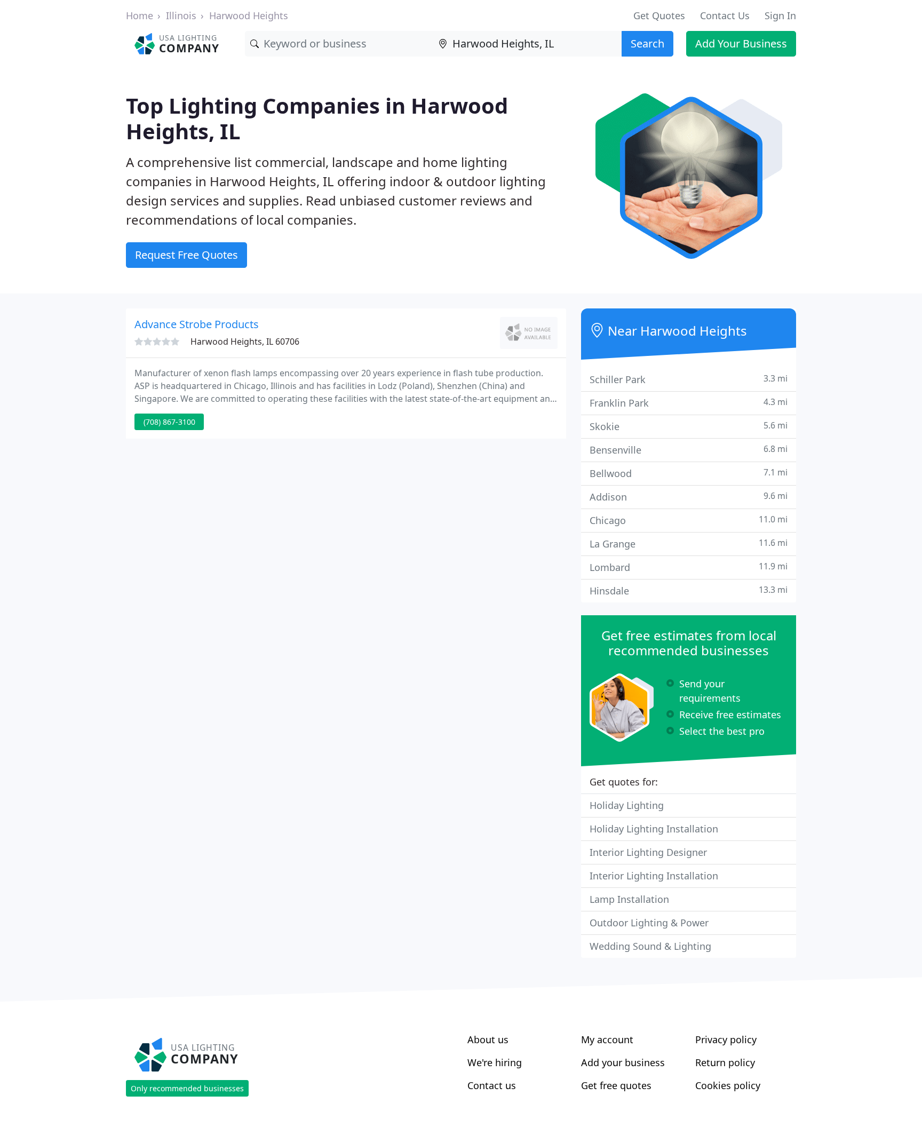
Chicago (689, 520)
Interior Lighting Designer (648, 852)
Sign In (780, 15)
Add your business (623, 1062)
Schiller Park (689, 379)
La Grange (689, 543)
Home (139, 15)
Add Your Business (741, 43)
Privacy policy (726, 1039)
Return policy (725, 1062)
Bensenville (689, 449)
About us (487, 1039)
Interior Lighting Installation (654, 875)
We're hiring (494, 1062)
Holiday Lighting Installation (654, 828)
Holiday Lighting (627, 805)
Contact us (491, 1085)
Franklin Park (689, 402)
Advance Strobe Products (196, 324)
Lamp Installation (629, 899)
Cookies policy (727, 1085)
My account (607, 1039)
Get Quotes (659, 15)
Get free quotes (616, 1085)
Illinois (181, 15)
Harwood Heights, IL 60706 (244, 341)
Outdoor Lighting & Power (649, 922)
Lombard (689, 567)
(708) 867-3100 (169, 422)
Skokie (689, 426)
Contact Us (725, 15)
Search (647, 43)
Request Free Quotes (186, 255)
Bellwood (689, 473)
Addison (689, 496)
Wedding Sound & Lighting (650, 946)
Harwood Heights (248, 15)
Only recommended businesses (187, 1088)
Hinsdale (689, 590)
